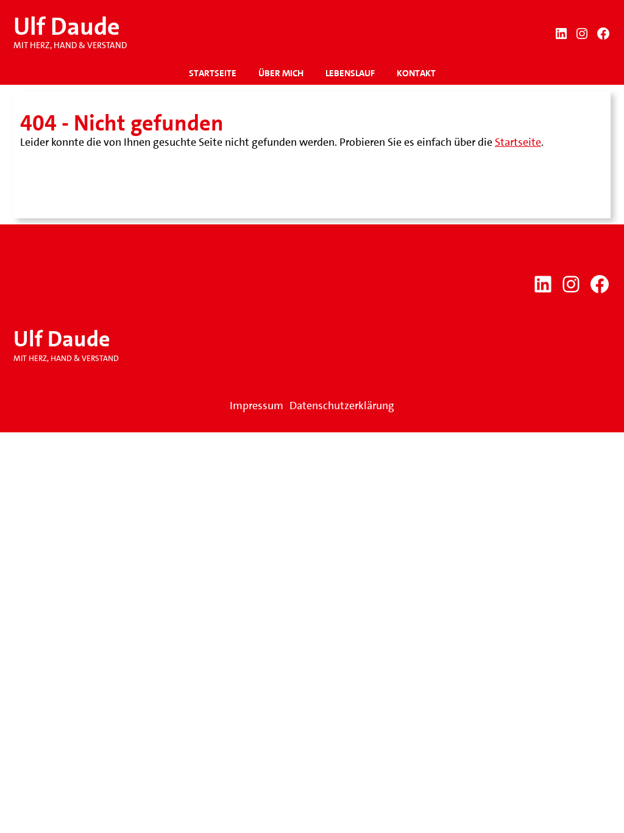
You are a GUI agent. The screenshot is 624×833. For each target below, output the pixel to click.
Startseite (518, 142)
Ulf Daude (66, 27)
